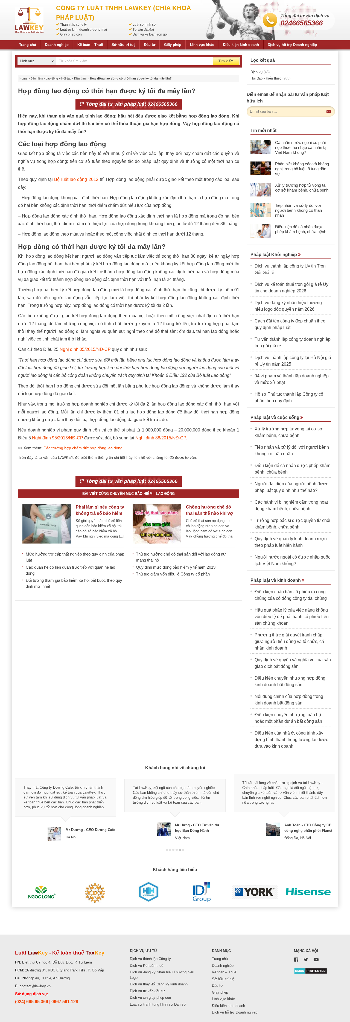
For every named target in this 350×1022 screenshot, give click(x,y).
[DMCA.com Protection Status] (310, 970)
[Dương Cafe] (95, 892)
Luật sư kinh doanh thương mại (83, 29)
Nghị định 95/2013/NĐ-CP (57, 438)
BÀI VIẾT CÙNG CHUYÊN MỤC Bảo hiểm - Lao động (128, 494)
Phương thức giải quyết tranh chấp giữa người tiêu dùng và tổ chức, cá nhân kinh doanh (289, 641)
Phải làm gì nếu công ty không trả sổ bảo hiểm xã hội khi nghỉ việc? (100, 513)
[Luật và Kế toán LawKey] (29, 20)
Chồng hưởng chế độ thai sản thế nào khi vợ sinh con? (209, 513)
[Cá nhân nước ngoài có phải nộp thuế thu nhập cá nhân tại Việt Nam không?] (260, 147)
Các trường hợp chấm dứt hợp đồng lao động (82, 448)
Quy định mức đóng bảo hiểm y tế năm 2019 (175, 567)
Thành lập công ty (73, 25)
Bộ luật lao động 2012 (76, 179)
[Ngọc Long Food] (41, 892)
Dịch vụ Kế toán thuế (146, 966)
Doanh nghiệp (57, 45)
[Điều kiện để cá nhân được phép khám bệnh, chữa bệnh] (260, 231)
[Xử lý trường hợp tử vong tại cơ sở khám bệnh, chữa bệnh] (260, 189)
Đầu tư (149, 45)
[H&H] (148, 892)
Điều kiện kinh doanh (241, 45)
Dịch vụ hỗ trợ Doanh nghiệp (292, 45)
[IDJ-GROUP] (201, 892)
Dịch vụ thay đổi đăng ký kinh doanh (159, 984)
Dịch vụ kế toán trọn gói (150, 34)
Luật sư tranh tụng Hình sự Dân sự (158, 1004)
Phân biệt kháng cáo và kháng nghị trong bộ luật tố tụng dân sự (302, 168)
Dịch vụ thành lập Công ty (150, 959)
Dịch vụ (260, 72)
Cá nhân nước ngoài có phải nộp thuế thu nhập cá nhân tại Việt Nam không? (301, 147)
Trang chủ (27, 45)
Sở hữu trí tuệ (123, 45)
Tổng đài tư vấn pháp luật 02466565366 (130, 104)
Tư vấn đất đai (143, 29)
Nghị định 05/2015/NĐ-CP (85, 349)
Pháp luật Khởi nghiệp (274, 254)
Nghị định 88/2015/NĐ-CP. (161, 438)
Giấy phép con (71, 34)
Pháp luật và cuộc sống (275, 417)
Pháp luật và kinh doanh (276, 580)
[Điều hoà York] (255, 892)
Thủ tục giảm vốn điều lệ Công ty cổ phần (173, 574)
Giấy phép (172, 45)
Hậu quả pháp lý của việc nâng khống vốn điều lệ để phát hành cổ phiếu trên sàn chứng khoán (292, 616)
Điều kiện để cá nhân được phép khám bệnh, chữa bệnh (300, 229)
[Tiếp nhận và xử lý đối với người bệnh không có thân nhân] (260, 210)
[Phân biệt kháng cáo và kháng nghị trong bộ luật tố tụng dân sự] (260, 168)
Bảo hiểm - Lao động (44, 78)
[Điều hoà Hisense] (308, 892)
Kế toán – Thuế (90, 45)
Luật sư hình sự (144, 25)
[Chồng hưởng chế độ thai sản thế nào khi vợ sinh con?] (157, 524)
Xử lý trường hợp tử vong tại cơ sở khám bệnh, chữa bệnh (301, 187)
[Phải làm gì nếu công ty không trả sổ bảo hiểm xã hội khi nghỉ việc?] (46, 524)
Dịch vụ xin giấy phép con (150, 997)
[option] (65, 807)
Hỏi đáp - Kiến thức (74, 78)
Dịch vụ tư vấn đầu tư (147, 991)
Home (23, 78)
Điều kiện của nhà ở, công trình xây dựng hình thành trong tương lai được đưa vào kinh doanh (291, 739)
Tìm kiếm (226, 61)
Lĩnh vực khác (202, 45)
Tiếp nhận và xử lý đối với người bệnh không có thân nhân (298, 210)
